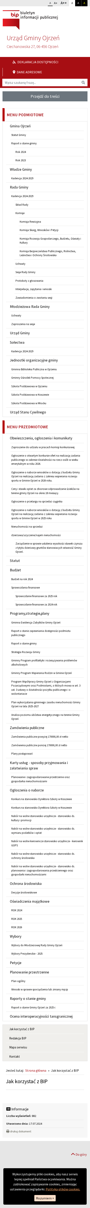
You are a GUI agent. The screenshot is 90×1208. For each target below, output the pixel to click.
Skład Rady (21, 204)
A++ (65, 2)
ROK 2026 (16, 927)
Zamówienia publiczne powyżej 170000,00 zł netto (39, 736)
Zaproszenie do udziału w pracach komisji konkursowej (43, 447)
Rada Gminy (19, 187)
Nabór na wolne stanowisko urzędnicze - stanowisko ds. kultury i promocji (43, 818)
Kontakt (14, 1056)
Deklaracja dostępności (37, 62)
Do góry (81, 1154)
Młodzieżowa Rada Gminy (30, 306)
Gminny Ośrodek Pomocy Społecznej (32, 377)
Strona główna (35, 1070)
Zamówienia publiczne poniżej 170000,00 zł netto (39, 745)
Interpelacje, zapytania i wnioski (33, 289)
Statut (15, 560)
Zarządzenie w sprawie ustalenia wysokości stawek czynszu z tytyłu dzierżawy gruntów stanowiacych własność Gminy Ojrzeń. (48, 548)
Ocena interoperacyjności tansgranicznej (41, 1016)
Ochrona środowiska (26, 883)
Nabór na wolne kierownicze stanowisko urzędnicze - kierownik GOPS (47, 843)
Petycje (15, 962)
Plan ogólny (18, 981)
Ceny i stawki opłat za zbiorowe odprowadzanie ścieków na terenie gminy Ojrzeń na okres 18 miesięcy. (45, 491)
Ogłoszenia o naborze (27, 790)
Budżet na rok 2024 (22, 579)
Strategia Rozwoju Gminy (25, 652)
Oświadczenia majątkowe (29, 901)
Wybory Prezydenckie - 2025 (26, 953)
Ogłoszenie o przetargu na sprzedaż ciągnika (36, 501)
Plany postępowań (22, 753)
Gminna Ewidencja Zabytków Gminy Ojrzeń (35, 622)
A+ (56, 3)
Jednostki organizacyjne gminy (34, 360)
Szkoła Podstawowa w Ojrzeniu (29, 386)
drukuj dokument (20, 1131)
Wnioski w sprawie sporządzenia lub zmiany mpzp (39, 989)
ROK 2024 (16, 910)
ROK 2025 (16, 919)
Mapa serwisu (18, 1047)
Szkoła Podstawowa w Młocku (28, 403)
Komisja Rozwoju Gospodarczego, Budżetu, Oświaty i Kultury (50, 241)
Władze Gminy (21, 169)
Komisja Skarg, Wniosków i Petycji (39, 230)
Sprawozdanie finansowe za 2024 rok (36, 604)
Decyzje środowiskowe (24, 892)
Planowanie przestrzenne (29, 972)
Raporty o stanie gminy (28, 998)
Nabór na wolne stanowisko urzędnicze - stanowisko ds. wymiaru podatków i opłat (43, 831)
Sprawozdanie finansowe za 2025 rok (36, 596)
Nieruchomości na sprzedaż (27, 526)
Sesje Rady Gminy (25, 272)
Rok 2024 (20, 152)
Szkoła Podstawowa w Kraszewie (30, 394)
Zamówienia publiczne (27, 727)
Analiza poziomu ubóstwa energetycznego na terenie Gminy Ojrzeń (45, 717)
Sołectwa (17, 342)
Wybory (15, 936)
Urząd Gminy (20, 333)
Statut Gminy (18, 135)
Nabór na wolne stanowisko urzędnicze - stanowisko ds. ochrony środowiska (43, 856)
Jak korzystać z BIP (22, 1029)
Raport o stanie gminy (24, 143)
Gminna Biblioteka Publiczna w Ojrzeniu (34, 369)
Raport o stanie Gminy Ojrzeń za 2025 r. (33, 1007)
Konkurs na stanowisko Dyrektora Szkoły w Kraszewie (41, 799)
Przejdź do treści (45, 96)
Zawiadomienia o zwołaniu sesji (33, 297)
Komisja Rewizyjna (30, 221)
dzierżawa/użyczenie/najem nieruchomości (36, 535)
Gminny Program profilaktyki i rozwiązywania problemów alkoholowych (44, 662)
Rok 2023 (20, 160)
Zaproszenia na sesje (23, 324)
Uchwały (20, 264)
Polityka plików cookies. (63, 1189)
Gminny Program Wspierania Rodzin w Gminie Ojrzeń (41, 673)
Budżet (15, 570)
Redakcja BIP (17, 1038)
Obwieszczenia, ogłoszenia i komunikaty (41, 438)
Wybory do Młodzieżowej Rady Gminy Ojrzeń (36, 945)
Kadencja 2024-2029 (22, 178)
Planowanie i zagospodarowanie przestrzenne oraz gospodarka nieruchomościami (40, 779)
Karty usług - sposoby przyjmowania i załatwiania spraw (39, 765)
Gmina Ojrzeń (20, 126)
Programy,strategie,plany (29, 613)
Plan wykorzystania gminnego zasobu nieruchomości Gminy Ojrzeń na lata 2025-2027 (45, 704)
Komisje (19, 213)
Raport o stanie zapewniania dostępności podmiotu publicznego (41, 633)
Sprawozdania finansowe (25, 587)
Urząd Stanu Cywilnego (28, 412)
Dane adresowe (29, 72)
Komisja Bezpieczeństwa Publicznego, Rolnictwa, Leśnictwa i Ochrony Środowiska (48, 253)
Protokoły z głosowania (29, 281)
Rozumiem (45, 1198)
